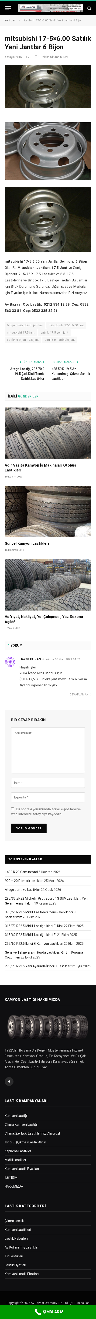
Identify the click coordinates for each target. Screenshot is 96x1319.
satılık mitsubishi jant (60, 339)
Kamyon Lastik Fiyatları (22, 1169)
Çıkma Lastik (14, 1221)
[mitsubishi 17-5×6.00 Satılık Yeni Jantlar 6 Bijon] (48, 86)
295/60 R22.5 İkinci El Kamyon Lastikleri (34, 943)
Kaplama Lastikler (18, 1151)
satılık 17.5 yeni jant (55, 332)
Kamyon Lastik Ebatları (22, 1274)
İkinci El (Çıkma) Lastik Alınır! (25, 1142)
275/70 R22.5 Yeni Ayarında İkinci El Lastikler (38, 966)
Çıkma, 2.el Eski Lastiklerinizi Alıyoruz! (32, 1133)
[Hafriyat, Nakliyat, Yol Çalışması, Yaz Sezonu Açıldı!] (48, 584)
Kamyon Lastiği (16, 1116)
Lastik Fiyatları (15, 1265)
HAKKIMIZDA (14, 1186)
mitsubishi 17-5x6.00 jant (66, 325)
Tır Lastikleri (14, 1256)
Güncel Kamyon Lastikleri (27, 543)
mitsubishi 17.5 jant (21, 332)
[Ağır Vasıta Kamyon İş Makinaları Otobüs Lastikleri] (48, 433)
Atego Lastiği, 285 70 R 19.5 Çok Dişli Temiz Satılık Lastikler (27, 374)
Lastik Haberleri (16, 1238)
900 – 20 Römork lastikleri (24, 881)
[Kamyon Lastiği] (50, 8)
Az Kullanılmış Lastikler (22, 1247)
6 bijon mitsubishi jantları (25, 325)
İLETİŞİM (11, 1177)
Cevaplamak (79, 694)
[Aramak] (88, 8)
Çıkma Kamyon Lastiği (21, 1124)
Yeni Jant (11, 20)
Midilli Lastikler (15, 1160)
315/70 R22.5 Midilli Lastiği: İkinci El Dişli (34, 926)
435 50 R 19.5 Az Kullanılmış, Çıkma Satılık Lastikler (70, 374)
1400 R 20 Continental (21, 872)
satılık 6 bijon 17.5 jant (23, 339)
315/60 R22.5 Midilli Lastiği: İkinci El (30, 935)
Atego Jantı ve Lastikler (22, 890)
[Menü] (8, 8)
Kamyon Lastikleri (18, 1230)
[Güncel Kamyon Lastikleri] (48, 511)
